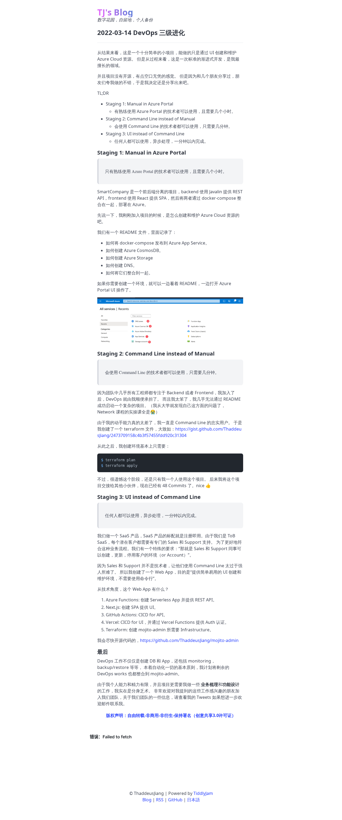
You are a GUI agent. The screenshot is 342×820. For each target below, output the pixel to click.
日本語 (193, 800)
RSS (160, 800)
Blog (146, 800)
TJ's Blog (115, 12)
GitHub (175, 800)
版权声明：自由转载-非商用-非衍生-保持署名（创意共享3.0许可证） (171, 715)
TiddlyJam (203, 793)
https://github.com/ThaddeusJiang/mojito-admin (189, 640)
